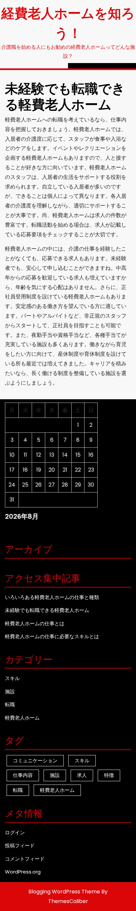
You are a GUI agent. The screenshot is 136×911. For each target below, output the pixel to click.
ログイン (15, 832)
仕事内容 (23, 775)
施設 (10, 691)
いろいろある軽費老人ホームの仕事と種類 (52, 597)
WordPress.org (23, 871)
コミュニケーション (35, 760)
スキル (12, 678)
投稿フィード (20, 845)
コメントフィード (25, 858)
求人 (82, 775)
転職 (10, 704)
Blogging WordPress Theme (64, 891)
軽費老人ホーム (22, 717)
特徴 (109, 775)
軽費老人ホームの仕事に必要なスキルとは (52, 636)
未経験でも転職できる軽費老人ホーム (47, 610)
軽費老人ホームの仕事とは (34, 623)
